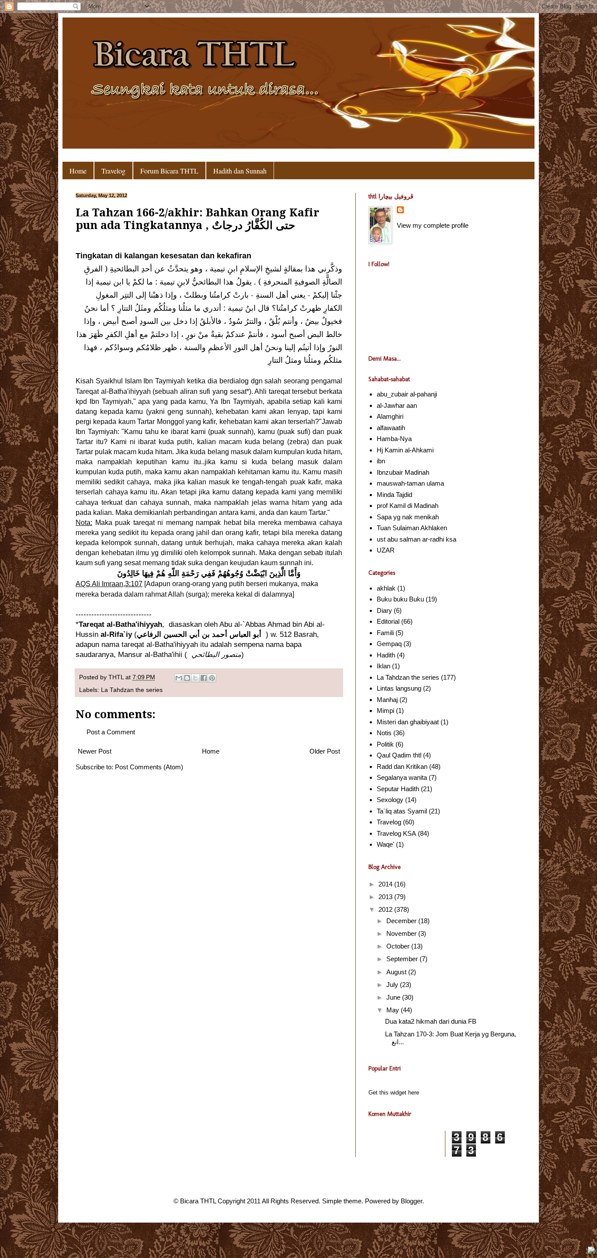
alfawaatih (391, 427)
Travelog (113, 170)
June (394, 997)
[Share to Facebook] (203, 678)
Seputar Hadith (398, 788)
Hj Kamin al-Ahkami (405, 450)
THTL (116, 677)
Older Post (324, 751)
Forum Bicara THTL (169, 170)
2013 (386, 896)
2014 (386, 884)
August (397, 972)
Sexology (390, 799)
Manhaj (387, 699)
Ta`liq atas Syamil (402, 811)
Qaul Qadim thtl (399, 755)
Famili (385, 632)
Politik (385, 744)
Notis (384, 733)
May (393, 1010)
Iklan (383, 666)
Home (78, 170)
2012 (386, 909)
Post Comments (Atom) (149, 767)
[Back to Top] (591, 1251)
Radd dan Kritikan (402, 766)
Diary (384, 610)
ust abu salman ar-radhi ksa (416, 539)
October (398, 946)
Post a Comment (111, 732)
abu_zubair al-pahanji (407, 394)
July (393, 984)
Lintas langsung (399, 688)
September (403, 959)
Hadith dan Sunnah (240, 170)
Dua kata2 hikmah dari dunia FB (430, 1021)
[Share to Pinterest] (212, 678)
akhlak (386, 588)
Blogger (411, 1201)
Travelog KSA (396, 833)
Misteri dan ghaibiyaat (408, 722)
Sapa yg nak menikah (408, 517)
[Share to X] (195, 678)
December (402, 920)
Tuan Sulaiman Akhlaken (412, 528)
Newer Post (94, 751)
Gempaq (389, 643)
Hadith (386, 655)
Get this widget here (393, 1093)
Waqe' (385, 844)
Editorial (388, 621)
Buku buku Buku (400, 599)
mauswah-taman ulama (410, 483)
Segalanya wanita (402, 777)
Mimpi (385, 710)
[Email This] (178, 678)
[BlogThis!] (187, 678)
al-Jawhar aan (397, 405)
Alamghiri (390, 416)
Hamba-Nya (394, 438)
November (402, 933)
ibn (381, 461)
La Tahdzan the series (132, 690)
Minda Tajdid (394, 494)
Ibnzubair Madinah (403, 472)
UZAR (386, 550)
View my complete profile (433, 225)
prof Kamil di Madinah (407, 505)
